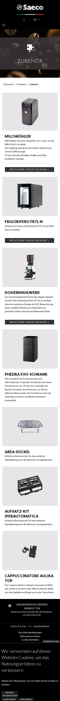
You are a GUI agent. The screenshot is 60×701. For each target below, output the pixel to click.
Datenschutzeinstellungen (50, 641)
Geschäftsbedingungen (30, 632)
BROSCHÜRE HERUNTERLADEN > (29, 169)
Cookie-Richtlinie (30, 639)
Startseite (8, 84)
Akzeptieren (9, 699)
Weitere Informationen (9, 694)
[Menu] (3, 25)
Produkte (21, 84)
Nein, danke (26, 699)
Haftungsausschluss (30, 636)
